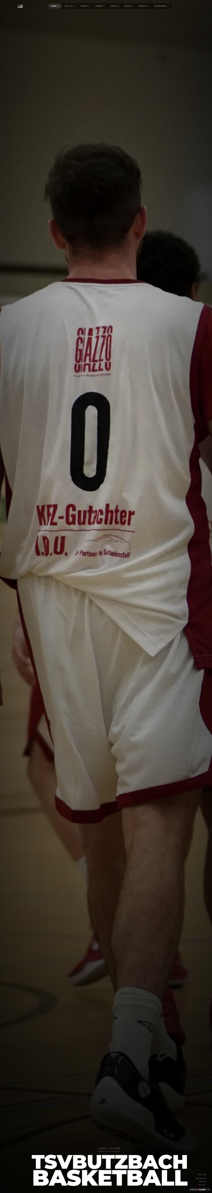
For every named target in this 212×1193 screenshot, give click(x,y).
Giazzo (69, 6)
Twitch (202, 1182)
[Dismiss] (208, 1189)
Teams (84, 6)
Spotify (202, 1185)
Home (54, 6)
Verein (99, 6)
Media (127, 6)
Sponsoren (160, 6)
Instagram (201, 1178)
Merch (142, 6)
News (114, 6)
